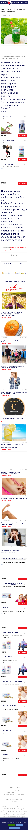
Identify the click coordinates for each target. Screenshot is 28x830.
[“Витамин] (4, 273)
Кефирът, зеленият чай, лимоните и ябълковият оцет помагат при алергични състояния (12, 313)
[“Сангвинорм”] (9, 273)
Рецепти (22, 250)
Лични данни (21, 794)
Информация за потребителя (14, 799)
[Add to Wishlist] (25, 116)
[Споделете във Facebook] (11, 255)
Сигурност (14, 797)
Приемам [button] (11, 825)
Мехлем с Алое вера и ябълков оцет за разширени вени (13, 523)
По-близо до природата (14, 790)
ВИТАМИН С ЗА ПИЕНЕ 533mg (13, 558)
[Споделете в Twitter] (13, 255)
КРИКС (5, 755)
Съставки (10, 787)
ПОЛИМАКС (7, 730)
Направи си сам (14, 247)
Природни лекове (14, 250)
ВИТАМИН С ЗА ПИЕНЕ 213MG (13, 584)
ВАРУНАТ (6, 608)
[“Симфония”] (23, 273)
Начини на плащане (9, 794)
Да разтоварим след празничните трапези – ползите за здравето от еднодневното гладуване (12, 446)
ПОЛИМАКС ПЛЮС (9, 706)
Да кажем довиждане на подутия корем (14, 498)
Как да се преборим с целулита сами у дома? (13, 340)
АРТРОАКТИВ (8, 116)
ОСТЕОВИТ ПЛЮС (9, 140)
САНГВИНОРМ (8, 657)
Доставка (19, 792)
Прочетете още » (6, 317)
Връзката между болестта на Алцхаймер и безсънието (10, 472)
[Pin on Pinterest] (16, 255)
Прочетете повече (14, 828)
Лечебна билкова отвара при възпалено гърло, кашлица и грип (14, 393)
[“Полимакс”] (17, 273)
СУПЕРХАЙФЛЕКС (9, 164)
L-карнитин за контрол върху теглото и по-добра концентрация (13, 366)
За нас (18, 787)
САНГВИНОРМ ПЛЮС (10, 632)
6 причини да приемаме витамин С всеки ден (12, 419)
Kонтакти (14, 801)
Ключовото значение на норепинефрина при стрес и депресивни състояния (10, 550)
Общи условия (10, 792)
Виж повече (22, 135)
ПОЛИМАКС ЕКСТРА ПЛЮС (12, 681)
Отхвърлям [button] (19, 825)
